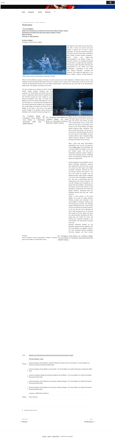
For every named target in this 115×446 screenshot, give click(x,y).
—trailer (36, 359)
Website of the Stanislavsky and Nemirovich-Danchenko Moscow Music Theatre (51, 355)
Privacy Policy (55, 436)
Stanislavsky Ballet (30, 410)
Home (23, 12)
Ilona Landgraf (40, 22)
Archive (40, 12)
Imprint (49, 436)
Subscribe (48, 12)
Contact (44, 436)
